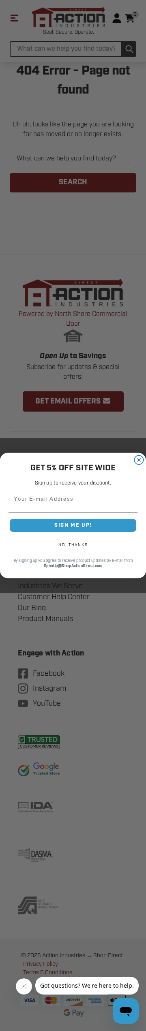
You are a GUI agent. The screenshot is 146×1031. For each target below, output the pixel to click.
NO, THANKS (73, 544)
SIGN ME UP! (73, 525)
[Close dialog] (139, 460)
